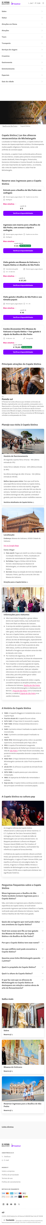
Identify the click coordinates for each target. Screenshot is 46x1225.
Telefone (7, 1156)
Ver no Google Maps (11, 545)
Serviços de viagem (9, 49)
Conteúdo (10, 1220)
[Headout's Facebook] (15, 1204)
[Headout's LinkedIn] (3, 1204)
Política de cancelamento (11, 1182)
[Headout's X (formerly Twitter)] (19, 1204)
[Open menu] (43, 3)
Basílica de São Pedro (10, 126)
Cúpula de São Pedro (28, 693)
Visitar (4, 17)
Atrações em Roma (9, 24)
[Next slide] (41, 381)
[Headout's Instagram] (7, 1204)
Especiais (5, 75)
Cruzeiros (5, 56)
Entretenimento (8, 68)
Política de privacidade (10, 1175)
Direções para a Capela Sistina (15, 582)
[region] (23, 381)
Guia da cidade (8, 81)
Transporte (6, 43)
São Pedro (14, 750)
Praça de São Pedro (20, 690)
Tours (4, 36)
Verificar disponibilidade (23, 213)
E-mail (6, 1160)
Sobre (4, 11)
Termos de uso (7, 1178)
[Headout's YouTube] (11, 1204)
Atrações (5, 30)
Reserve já (7, 1034)
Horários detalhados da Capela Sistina (18, 502)
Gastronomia (7, 62)
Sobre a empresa (8, 1171)
